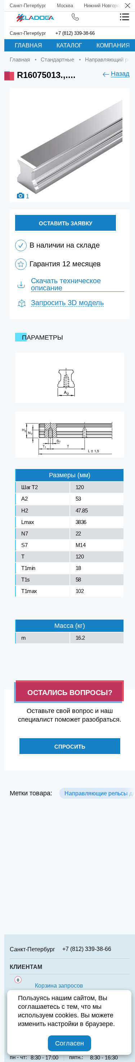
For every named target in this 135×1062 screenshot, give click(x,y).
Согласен (69, 1043)
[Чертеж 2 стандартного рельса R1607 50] (69, 435)
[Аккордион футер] (127, 948)
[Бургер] (125, 17)
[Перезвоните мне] (75, 16)
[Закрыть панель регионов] (127, 6)
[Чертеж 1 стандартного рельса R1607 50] (69, 378)
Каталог (69, 45)
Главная (28, 45)
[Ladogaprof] (35, 15)
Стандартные (57, 59)
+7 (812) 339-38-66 (75, 33)
